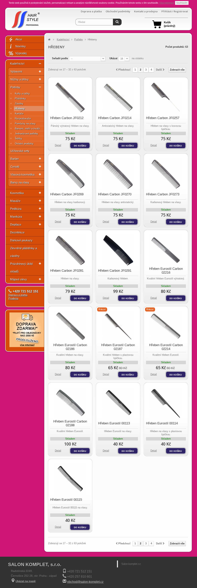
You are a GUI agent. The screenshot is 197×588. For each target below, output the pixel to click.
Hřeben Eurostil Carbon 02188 (70, 423)
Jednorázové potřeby (26, 133)
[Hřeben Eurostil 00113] (118, 403)
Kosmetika (17, 193)
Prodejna (13, 298)
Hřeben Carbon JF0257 (162, 118)
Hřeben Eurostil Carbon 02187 (118, 347)
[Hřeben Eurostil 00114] (166, 403)
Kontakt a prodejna (146, 11)
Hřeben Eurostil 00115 (66, 499)
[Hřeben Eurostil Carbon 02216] (166, 250)
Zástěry (19, 103)
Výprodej (21, 53)
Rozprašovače (23, 118)
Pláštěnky (20, 98)
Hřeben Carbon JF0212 (66, 118)
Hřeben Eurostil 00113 (114, 423)
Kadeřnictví (17, 63)
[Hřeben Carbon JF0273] (166, 174)
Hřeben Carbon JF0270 (114, 194)
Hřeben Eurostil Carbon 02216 (166, 270)
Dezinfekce (17, 232)
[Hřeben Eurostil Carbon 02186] (70, 326)
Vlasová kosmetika (22, 174)
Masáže (15, 200)
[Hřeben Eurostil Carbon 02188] (70, 403)
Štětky (18, 138)
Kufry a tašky (22, 93)
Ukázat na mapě (26, 581)
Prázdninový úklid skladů (21, 267)
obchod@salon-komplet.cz (85, 581)
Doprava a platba (91, 11)
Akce (18, 39)
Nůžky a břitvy (19, 79)
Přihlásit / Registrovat (174, 11)
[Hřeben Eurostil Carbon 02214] (166, 326)
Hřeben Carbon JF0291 (114, 270)
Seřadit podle (60, 58)
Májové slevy (18, 279)
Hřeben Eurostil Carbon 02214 (166, 347)
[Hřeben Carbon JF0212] (70, 97)
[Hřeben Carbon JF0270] (118, 174)
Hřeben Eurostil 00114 (162, 423)
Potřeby (15, 87)
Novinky (20, 46)
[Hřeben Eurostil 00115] (70, 479)
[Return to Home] (49, 39)
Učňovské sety (19, 150)
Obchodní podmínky (118, 11)
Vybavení (16, 71)
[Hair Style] (25, 18)
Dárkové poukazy (21, 240)
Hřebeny (20, 108)
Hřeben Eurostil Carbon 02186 (70, 347)
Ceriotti (14, 166)
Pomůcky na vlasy (25, 123)
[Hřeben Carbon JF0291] (118, 250)
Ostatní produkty (24, 143)
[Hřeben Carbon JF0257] (166, 97)
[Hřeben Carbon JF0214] (118, 97)
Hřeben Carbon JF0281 (66, 270)
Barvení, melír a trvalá (27, 128)
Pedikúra (15, 208)
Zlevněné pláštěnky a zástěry (23, 252)
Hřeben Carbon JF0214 (114, 118)
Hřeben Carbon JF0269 (66, 194)
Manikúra (16, 216)
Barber (14, 158)
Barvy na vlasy (19, 182)
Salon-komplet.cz (131, 563)
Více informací (166, 3)
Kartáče (19, 113)
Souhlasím (181, 3)
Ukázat (113, 58)
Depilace (15, 224)
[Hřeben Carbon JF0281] (70, 250)
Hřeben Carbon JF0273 (162, 194)
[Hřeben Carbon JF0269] (70, 174)
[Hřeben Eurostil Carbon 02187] (118, 326)
